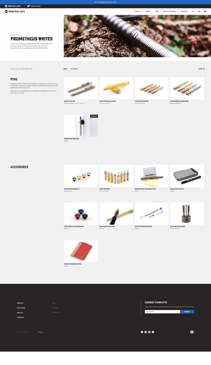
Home (12, 69)
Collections (17, 69)
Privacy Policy (40, 332)
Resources (20, 317)
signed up (102, 2)
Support (55, 308)
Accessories (74, 69)
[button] (193, 11)
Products (20, 303)
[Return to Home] (14, 11)
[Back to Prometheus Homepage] (12, 6)
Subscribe (187, 312)
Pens (65, 69)
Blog (54, 303)
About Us (20, 313)
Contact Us (56, 313)
